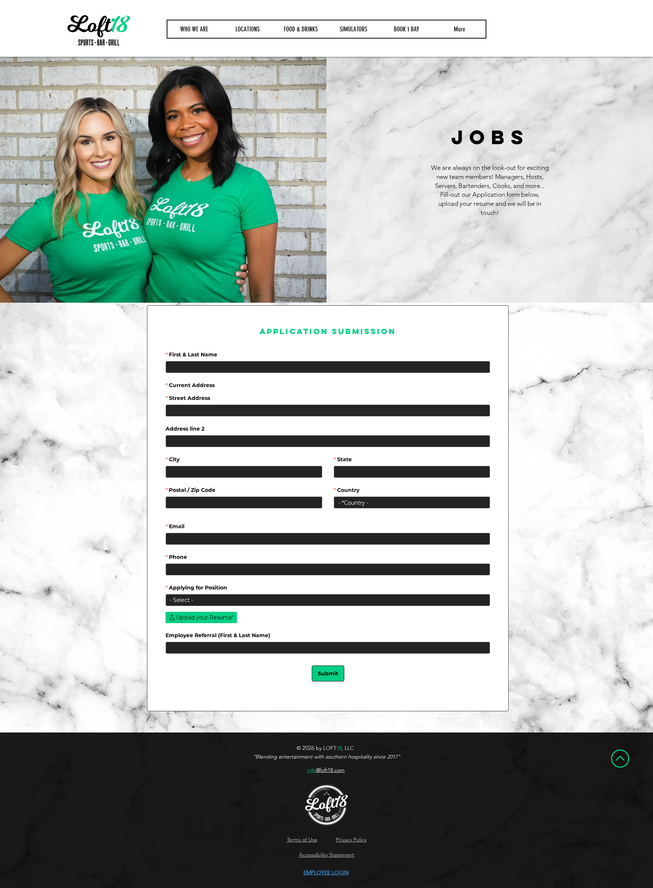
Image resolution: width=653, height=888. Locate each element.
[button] (247, 29)
